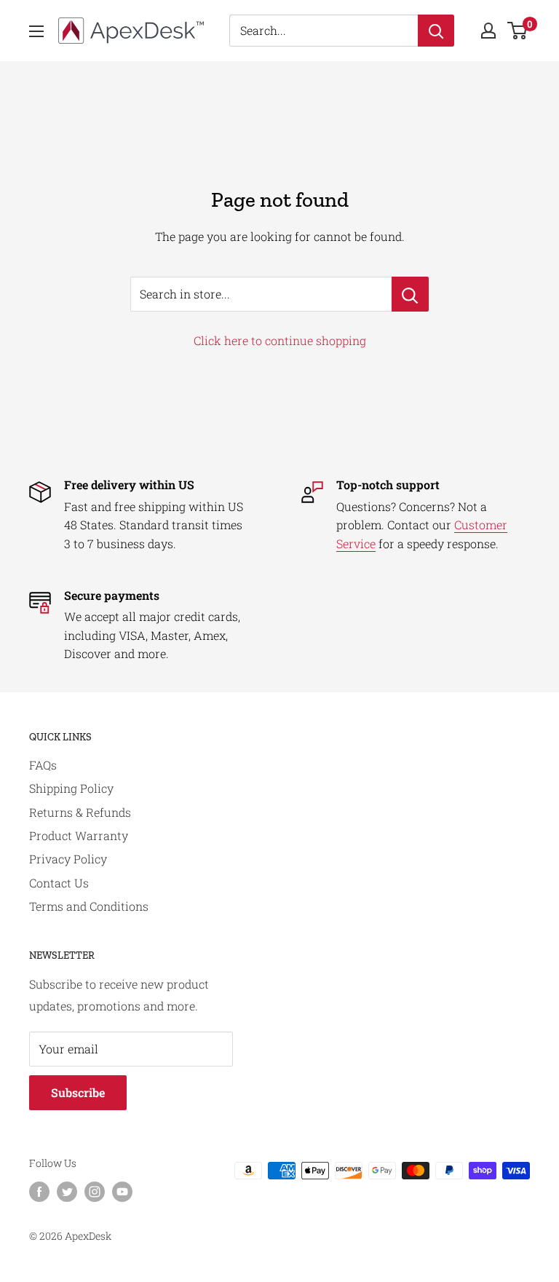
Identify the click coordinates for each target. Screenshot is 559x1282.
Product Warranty (78, 835)
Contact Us (59, 882)
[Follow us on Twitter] (67, 1191)
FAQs (43, 764)
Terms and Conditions (88, 906)
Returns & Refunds (80, 812)
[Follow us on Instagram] (94, 1191)
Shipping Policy (71, 788)
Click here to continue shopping (280, 340)
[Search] (436, 31)
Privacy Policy (68, 858)
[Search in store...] (410, 294)
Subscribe (78, 1092)
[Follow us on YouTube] (122, 1191)
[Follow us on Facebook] (39, 1191)
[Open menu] (36, 31)
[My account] (488, 31)
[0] (518, 30)
